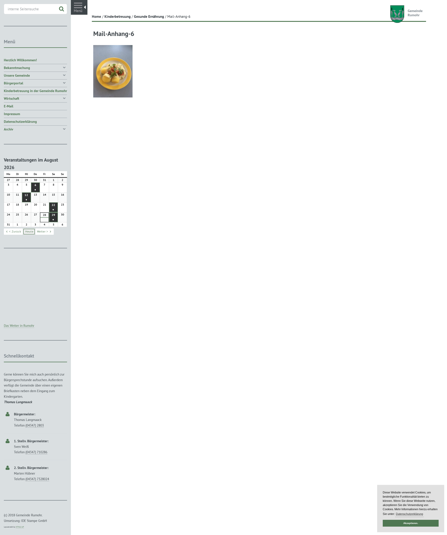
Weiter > (42, 231)
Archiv (8, 129)
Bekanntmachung (17, 67)
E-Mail (8, 106)
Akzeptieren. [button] (410, 523)
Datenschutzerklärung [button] (409, 513)
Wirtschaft (11, 98)
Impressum (12, 114)
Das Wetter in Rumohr (19, 325)
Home (96, 16)
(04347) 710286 (36, 452)
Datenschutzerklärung (20, 121)
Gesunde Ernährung (149, 16)
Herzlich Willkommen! (20, 60)
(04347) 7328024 (37, 479)
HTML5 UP (20, 527)
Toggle (79, 7)
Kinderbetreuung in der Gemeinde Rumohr (35, 91)
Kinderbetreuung (117, 16)
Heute (29, 231)
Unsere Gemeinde (17, 75)
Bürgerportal (13, 83)
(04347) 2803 (34, 425)
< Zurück (15, 231)
